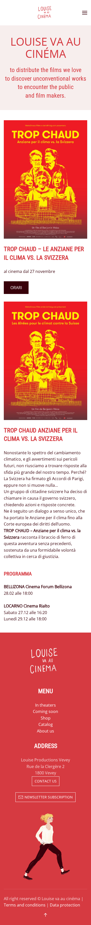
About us (45, 731)
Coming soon (45, 711)
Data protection (65, 905)
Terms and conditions (25, 905)
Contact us (46, 781)
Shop (46, 718)
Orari (16, 287)
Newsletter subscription (49, 797)
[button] (84, 12)
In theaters (45, 705)
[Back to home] (45, 12)
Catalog (45, 724)
